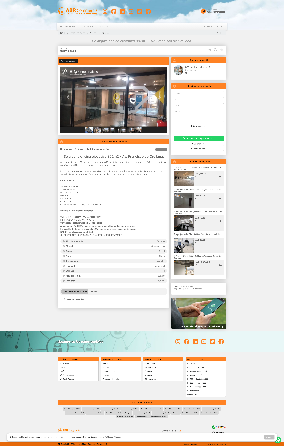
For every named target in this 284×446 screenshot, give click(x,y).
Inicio (64, 33)
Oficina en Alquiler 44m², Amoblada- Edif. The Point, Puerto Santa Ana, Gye (198, 213)
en (151, 409)
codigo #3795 (72, 409)
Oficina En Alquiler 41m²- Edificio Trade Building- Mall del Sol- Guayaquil (197, 235)
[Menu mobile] (61, 27)
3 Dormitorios (150, 371)
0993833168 (216, 12)
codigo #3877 (129, 409)
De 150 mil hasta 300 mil (197, 375)
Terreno (106, 375)
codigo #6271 (142, 413)
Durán (62, 371)
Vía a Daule (64, 363)
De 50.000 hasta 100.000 (197, 367)
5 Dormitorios (150, 379)
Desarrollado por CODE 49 (217, 444)
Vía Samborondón (67, 375)
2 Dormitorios (150, 367)
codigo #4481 (91, 409)
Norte (62, 367)
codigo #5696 (209, 413)
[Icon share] (105, 11)
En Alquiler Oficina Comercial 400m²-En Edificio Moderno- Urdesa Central (197, 168)
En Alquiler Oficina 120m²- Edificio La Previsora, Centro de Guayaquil (197, 257)
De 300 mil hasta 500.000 (197, 379)
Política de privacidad (190, 444)
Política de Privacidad (114, 437)
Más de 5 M (192, 395)
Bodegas (106, 363)
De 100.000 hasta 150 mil (197, 371)
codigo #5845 (190, 413)
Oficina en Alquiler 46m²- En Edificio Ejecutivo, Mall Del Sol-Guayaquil (198, 191)
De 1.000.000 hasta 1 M (196, 387)
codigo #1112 (113, 413)
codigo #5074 (161, 413)
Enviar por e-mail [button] (199, 126)
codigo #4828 (110, 409)
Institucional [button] (86, 26)
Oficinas (93, 33)
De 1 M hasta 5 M (194, 391)
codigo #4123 (192, 409)
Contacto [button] (102, 26)
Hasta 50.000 (192, 363)
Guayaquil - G (82, 33)
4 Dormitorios (150, 375)
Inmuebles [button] (69, 26)
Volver (221, 33)
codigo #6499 (211, 409)
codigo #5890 (173, 409)
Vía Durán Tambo (67, 379)
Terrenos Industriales (111, 379)
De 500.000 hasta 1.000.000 (198, 383)
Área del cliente (213, 26)
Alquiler (72, 33)
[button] (68, 97)
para (95, 413)
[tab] (68, 61)
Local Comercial (109, 371)
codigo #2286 (158, 416)
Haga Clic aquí (179, 289)
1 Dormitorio (150, 363)
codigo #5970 (125, 416)
